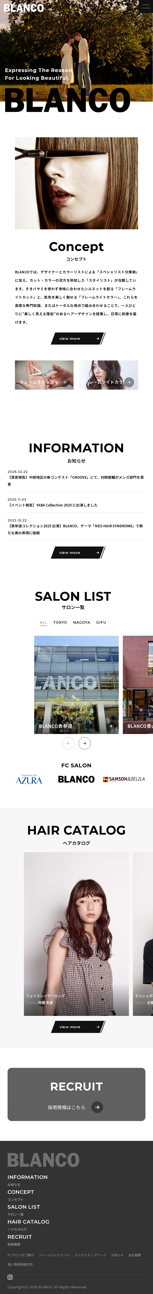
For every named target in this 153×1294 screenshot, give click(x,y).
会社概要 (134, 1255)
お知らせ (117, 1255)
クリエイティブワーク (90, 1255)
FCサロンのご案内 (21, 1255)
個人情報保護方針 (20, 1264)
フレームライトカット (54, 1255)
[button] (84, 743)
